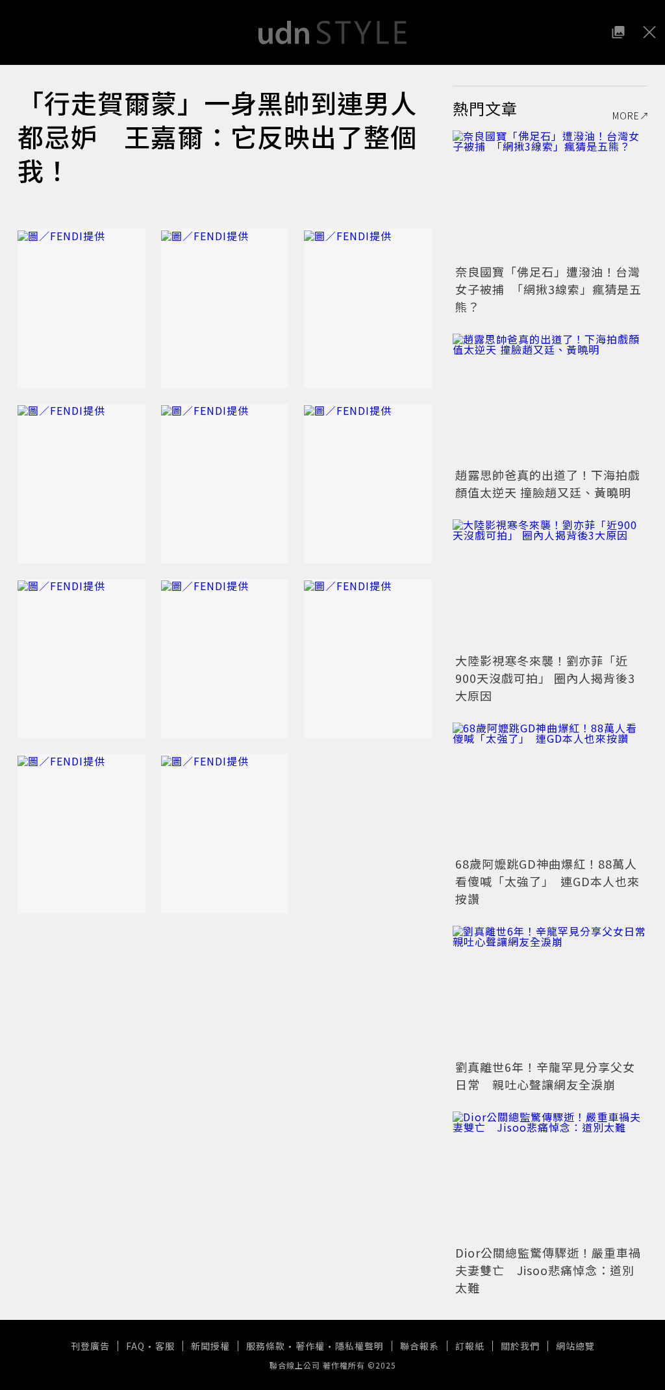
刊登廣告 (90, 1346)
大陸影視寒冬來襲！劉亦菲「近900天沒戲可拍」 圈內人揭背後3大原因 (545, 678)
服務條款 (265, 1345)
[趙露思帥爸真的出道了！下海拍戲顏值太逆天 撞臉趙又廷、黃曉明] (550, 399)
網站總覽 (575, 1346)
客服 (165, 1345)
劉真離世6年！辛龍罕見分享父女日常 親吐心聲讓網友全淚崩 (545, 1075)
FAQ (135, 1345)
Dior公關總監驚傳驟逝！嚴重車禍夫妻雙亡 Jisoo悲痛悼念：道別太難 (548, 1270)
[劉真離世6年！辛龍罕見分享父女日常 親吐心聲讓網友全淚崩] (550, 991)
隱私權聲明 (359, 1345)
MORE (626, 115)
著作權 (310, 1345)
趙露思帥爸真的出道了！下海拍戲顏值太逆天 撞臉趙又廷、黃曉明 (547, 483)
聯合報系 (419, 1346)
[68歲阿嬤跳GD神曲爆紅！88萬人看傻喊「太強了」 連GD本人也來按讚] (550, 787)
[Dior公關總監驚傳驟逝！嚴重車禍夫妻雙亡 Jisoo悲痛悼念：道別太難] (550, 1176)
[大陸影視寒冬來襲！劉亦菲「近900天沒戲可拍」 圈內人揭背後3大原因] (550, 584)
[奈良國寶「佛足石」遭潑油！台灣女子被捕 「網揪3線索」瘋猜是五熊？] (550, 195)
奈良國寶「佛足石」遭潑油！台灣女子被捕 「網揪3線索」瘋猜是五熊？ (548, 289)
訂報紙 (469, 1346)
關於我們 (520, 1346)
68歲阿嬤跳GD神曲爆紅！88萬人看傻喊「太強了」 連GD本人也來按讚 (547, 881)
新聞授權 (210, 1346)
